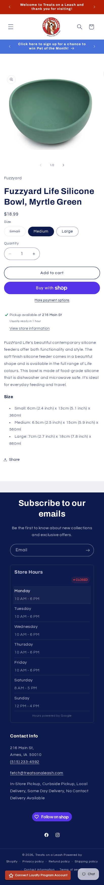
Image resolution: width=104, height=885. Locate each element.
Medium (41, 231)
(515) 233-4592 (24, 762)
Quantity (11, 243)
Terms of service (72, 869)
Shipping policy (86, 861)
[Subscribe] (88, 550)
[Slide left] (40, 165)
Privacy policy (33, 861)
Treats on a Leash (49, 855)
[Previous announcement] (9, 6)
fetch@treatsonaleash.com (36, 773)
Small (18, 232)
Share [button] (14, 460)
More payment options (52, 300)
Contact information (39, 869)
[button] (10, 27)
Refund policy (59, 861)
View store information (30, 328)
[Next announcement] (94, 6)
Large (67, 231)
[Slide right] (63, 165)
